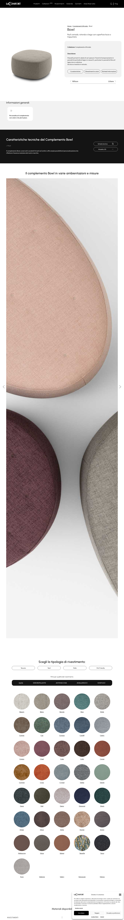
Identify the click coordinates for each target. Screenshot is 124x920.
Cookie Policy (94, 917)
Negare (97, 913)
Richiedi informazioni (109, 71)
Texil (49, 668)
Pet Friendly (101, 668)
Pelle (75, 668)
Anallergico (82, 683)
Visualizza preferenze (113, 913)
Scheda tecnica (103, 144)
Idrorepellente (39, 683)
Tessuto (23, 668)
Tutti (21, 683)
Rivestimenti (59, 4)
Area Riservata (89, 4)
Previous (4, 387)
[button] (120, 895)
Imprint (102, 917)
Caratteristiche (75, 71)
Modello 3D (102, 149)
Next (120, 387)
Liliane (111, 81)
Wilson (75, 81)
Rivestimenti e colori (92, 71)
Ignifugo (101, 683)
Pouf (9, 146)
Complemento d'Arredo (83, 47)
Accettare (81, 913)
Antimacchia (61, 683)
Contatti (78, 4)
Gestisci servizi (79, 908)
